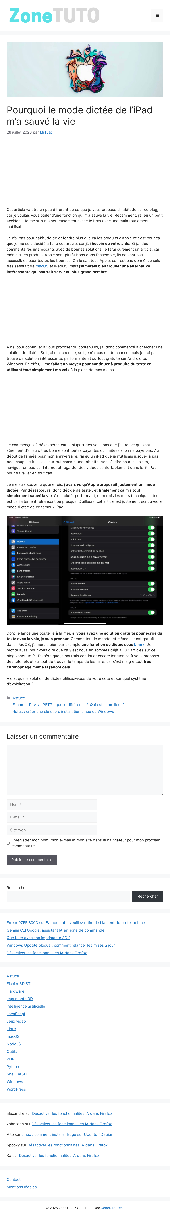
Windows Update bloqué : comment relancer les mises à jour (61, 945)
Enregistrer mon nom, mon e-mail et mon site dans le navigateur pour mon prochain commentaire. (86, 843)
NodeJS (14, 1044)
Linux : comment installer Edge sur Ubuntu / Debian (67, 1134)
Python (13, 1066)
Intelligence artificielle (26, 1006)
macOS (42, 266)
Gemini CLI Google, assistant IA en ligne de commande (55, 930)
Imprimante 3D (20, 999)
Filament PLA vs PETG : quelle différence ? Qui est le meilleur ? (69, 704)
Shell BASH (17, 1074)
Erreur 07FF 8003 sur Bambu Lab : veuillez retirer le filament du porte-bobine (76, 922)
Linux (139, 644)
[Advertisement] (85, 174)
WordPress (16, 1089)
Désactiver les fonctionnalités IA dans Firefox (47, 953)
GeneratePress (112, 1208)
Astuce (19, 698)
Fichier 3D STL (20, 983)
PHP (10, 1059)
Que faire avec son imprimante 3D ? (38, 938)
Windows (15, 1081)
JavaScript (16, 1014)
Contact (14, 1179)
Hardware (15, 991)
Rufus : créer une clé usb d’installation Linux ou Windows (63, 711)
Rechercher (17, 887)
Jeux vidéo (16, 1021)
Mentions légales (22, 1187)
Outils (12, 1051)
